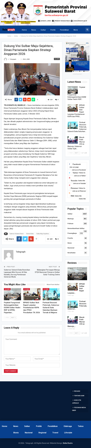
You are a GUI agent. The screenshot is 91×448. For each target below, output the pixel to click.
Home (24, 30)
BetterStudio (68, 443)
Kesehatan (71, 253)
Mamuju (71, 219)
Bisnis (16, 433)
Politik (52, 30)
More (76, 30)
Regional (42, 433)
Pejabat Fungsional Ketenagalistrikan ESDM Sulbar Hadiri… (77, 271)
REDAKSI (77, 391)
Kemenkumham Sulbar (76, 228)
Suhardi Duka (30, 233)
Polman (70, 223)
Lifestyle (68, 433)
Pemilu (70, 238)
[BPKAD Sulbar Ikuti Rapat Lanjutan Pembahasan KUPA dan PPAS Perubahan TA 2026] (32, 294)
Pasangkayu (72, 233)
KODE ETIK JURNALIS (76, 401)
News (33, 30)
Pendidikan (64, 30)
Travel (55, 433)
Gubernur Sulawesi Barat (16, 233)
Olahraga (68, 426)
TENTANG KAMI (79, 396)
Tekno (81, 426)
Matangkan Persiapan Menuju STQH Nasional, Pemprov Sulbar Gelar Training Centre (47, 272)
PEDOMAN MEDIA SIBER (79, 409)
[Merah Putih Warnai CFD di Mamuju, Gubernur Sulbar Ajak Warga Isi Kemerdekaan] (73, 140)
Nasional (71, 248)
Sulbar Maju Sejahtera (42, 233)
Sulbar (43, 30)
